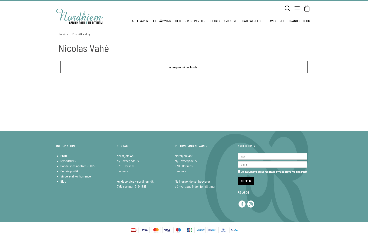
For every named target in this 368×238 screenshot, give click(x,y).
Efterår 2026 (161, 21)
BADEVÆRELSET (253, 21)
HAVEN (271, 21)
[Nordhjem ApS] (79, 16)
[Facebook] (242, 204)
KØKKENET (231, 21)
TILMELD (246, 181)
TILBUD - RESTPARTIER (189, 21)
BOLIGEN (214, 21)
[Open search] (287, 8)
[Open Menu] (297, 8)
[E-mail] (272, 164)
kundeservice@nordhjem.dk (135, 181)
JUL (282, 21)
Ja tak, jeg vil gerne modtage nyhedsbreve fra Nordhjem (273, 171)
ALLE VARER (140, 21)
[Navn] (272, 156)
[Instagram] (250, 204)
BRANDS (294, 21)
